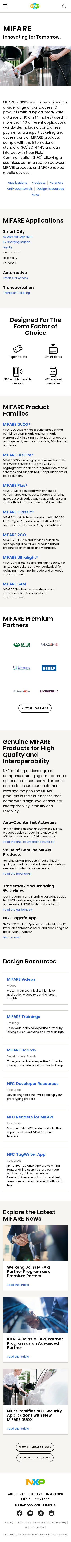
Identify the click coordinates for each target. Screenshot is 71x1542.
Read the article (18, 1285)
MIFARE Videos (21, 979)
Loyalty (8, 247)
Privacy (9, 1522)
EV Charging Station (16, 242)
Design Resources (50, 188)
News (35, 194)
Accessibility (58, 1522)
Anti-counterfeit (19, 188)
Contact (42, 1499)
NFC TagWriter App (26, 1154)
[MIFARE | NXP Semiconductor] (35, 6)
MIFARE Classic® (18, 512)
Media (26, 1499)
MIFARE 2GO (14, 534)
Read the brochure (16, 874)
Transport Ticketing (16, 293)
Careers (35, 1494)
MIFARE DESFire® (18, 455)
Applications (17, 182)
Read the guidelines (16, 910)
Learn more (11, 937)
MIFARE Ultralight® (20, 557)
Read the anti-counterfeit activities (27, 842)
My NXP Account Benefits (35, 1505)
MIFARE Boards (21, 1050)
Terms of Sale (41, 1522)
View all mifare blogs (35, 1447)
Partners (56, 182)
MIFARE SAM (14, 584)
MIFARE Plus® (15, 485)
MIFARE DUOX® (17, 424)
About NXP (16, 1494)
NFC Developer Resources (33, 1083)
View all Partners (35, 708)
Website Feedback (36, 1527)
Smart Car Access (15, 278)
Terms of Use (23, 1522)
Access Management (18, 237)
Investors (54, 1494)
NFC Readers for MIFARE (30, 1117)
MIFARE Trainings (23, 1016)
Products (38, 182)
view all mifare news (35, 1457)
